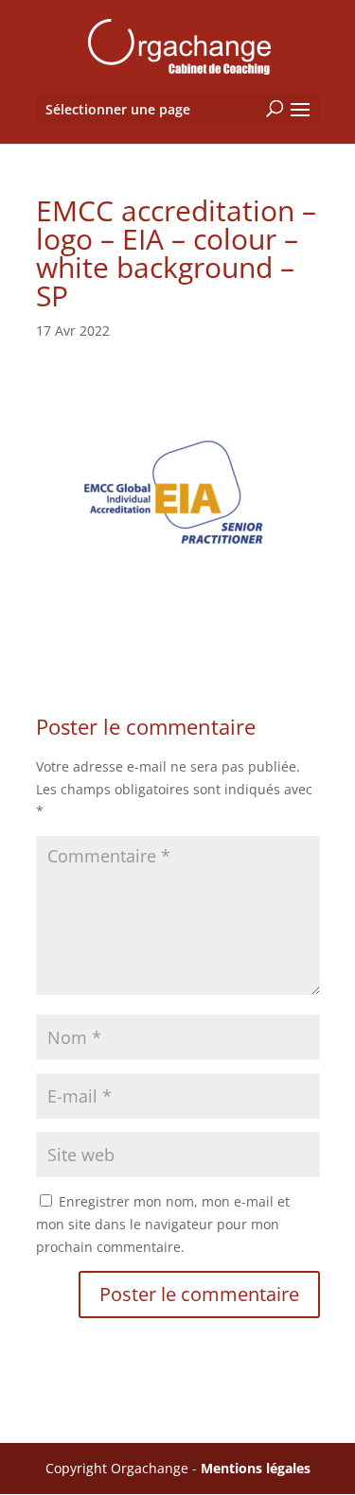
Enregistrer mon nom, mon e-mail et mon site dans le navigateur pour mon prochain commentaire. (163, 1224)
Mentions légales (256, 1468)
